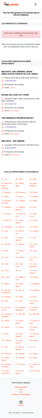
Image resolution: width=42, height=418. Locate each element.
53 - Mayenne (34, 284)
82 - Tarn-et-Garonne (19, 348)
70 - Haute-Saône (19, 322)
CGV (21, 392)
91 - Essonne (20, 364)
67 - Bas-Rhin (20, 314)
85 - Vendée (19, 353)
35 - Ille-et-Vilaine (34, 245)
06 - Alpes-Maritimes (34, 184)
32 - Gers (33, 237)
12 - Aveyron (34, 196)
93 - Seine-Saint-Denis (6, 372)
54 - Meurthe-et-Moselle (6, 291)
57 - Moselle (6, 297)
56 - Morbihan (34, 290)
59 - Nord (33, 297)
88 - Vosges (19, 358)
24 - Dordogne (7, 227)
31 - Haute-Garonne (19, 238)
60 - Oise (5, 301)
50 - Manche (34, 277)
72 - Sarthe (5, 327)
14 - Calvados (20, 200)
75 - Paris (5, 334)
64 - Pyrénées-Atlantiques (20, 308)
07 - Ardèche (6, 192)
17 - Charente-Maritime (20, 208)
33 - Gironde (6, 244)
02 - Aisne (19, 179)
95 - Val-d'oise (35, 371)
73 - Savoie (19, 327)
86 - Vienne (34, 353)
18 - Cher (33, 207)
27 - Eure (5, 231)
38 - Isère (33, 251)
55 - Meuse (19, 290)
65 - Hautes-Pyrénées (34, 308)
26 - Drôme (34, 227)
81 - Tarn (5, 347)
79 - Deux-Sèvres (19, 341)
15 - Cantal (33, 200)
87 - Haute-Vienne (6, 359)
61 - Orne (18, 301)
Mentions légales (21, 387)
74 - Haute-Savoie (34, 328)
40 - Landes (19, 257)
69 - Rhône (5, 321)
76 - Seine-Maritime (19, 335)
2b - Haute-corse (34, 215)
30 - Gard (5, 237)
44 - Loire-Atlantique (33, 265)
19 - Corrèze (6, 214)
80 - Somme (34, 340)
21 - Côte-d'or (6, 220)
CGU (21, 389)
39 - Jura (5, 257)
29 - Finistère (34, 231)
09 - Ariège (33, 192)
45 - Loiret (5, 270)
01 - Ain (4, 179)
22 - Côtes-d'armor (19, 221)
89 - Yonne (33, 358)
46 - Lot (18, 270)
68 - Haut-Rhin (35, 314)
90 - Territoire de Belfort (6, 365)
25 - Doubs (19, 227)
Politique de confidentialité (21, 394)
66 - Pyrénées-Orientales (7, 315)
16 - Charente (6, 207)
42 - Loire (5, 264)
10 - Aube (5, 196)
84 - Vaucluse (6, 353)
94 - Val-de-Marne (19, 372)
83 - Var (32, 347)
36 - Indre (5, 251)
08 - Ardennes (20, 192)
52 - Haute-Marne (19, 285)
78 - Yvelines (6, 340)
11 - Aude (18, 196)
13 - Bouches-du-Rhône (7, 201)
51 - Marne (5, 284)
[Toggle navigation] (35, 4)
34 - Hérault (19, 244)
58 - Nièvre (19, 297)
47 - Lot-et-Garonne (34, 271)
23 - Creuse (34, 220)
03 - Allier (33, 179)
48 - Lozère (6, 277)
